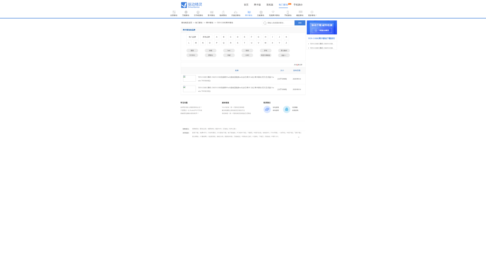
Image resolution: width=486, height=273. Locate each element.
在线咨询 (295, 110)
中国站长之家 (246, 136)
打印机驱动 (198, 15)
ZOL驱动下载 (221, 133)
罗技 (265, 50)
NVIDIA (192, 55)
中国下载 (290, 133)
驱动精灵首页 (186, 23)
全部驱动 (173, 15)
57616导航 (273, 133)
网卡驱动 (248, 15)
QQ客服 (295, 107)
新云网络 (195, 136)
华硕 (228, 55)
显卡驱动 (211, 15)
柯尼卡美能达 (265, 55)
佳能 (210, 50)
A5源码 (254, 136)
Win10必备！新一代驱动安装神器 (233, 107)
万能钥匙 (237, 136)
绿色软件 (266, 133)
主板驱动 (260, 15)
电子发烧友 (231, 133)
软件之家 (232, 129)
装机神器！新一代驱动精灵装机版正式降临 (236, 113)
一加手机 (282, 133)
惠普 (192, 50)
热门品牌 (192, 37)
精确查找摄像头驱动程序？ (189, 113)
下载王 (261, 136)
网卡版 (257, 4)
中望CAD (274, 136)
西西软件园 (228, 136)
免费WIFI (203, 133)
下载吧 (249, 133)
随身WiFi (218, 129)
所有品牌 (206, 37)
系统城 (267, 136)
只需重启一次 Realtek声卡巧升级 (191, 110)
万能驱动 (185, 15)
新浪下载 (195, 133)
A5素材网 (203, 136)
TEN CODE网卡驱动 (225, 23)
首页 (246, 4)
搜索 (300, 23)
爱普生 (210, 55)
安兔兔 (225, 129)
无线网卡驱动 (274, 15)
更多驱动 (311, 15)
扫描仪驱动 (235, 15)
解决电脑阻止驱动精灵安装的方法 (233, 110)
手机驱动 (287, 15)
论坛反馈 (276, 107)
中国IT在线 (257, 133)
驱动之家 (203, 129)
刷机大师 (220, 136)
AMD (247, 55)
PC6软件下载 (241, 133)
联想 (247, 50)
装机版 (269, 4)
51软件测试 (212, 133)
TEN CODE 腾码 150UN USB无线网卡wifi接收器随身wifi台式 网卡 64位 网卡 (322, 44)
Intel (229, 50)
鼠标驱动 (223, 15)
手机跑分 (298, 4)
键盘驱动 (299, 15)
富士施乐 (284, 50)
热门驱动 (283, 4)
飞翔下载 (297, 133)
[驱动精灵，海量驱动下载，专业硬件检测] (322, 27)
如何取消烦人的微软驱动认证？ (191, 107)
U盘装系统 (211, 136)
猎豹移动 (195, 129)
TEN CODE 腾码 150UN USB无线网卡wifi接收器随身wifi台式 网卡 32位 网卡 (322, 48)
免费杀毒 (211, 129)
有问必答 (276, 110)
